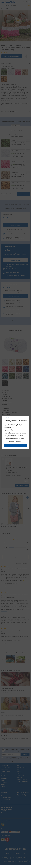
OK (15, 445)
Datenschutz (19, 441)
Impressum (8, 438)
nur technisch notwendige (18, 438)
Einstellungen (12, 441)
